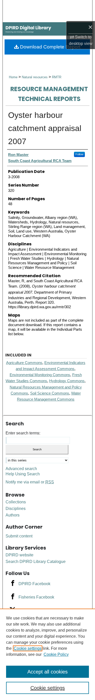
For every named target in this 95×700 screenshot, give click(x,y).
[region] (47, 654)
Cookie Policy (56, 654)
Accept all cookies (47, 672)
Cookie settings (28, 648)
